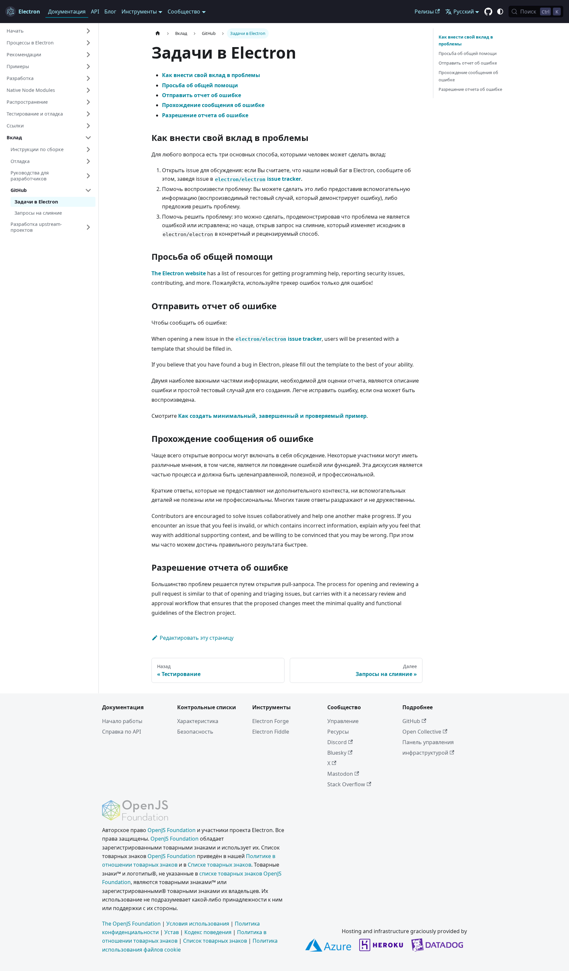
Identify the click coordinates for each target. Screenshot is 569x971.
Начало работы (122, 721)
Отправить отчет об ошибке (201, 95)
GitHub (411, 721)
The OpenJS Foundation (131, 923)
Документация (67, 11)
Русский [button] (463, 11)
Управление (343, 721)
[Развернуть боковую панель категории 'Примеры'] (88, 66)
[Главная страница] (157, 33)
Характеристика (197, 721)
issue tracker (258, 178)
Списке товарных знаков (219, 864)
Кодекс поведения (207, 932)
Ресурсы (338, 731)
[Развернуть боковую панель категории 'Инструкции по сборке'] (88, 149)
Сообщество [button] (184, 11)
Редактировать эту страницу (196, 637)
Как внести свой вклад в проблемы (211, 75)
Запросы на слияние (38, 213)
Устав (171, 932)
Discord (337, 742)
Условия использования (197, 923)
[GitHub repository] (488, 11)
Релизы (424, 11)
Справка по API (121, 731)
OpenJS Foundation (172, 830)
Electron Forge (270, 721)
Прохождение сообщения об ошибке (213, 105)
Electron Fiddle (270, 731)
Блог (110, 11)
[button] (49, 31)
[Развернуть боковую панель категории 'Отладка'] (88, 161)
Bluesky (336, 752)
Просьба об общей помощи (200, 85)
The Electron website (178, 273)
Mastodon (340, 773)
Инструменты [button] (139, 11)
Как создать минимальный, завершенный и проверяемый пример (272, 415)
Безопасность (195, 731)
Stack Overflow (346, 784)
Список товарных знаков (215, 940)
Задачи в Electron (36, 202)
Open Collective (421, 731)
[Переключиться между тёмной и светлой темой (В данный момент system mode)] (500, 11)
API (95, 11)
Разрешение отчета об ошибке (205, 115)
